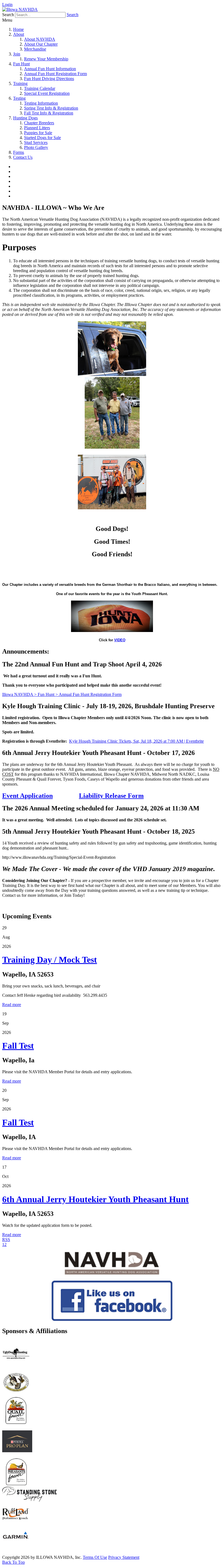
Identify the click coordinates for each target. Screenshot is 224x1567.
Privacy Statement (123, 1557)
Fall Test (18, 1046)
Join (16, 54)
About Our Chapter (41, 44)
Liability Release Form (111, 795)
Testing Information (41, 103)
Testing (19, 98)
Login (7, 4)
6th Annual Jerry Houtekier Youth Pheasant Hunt (95, 1199)
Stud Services (36, 142)
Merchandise (35, 49)
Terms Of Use (95, 1557)
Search (72, 14)
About (18, 34)
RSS (6, 1239)
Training (20, 83)
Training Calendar (39, 88)
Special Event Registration (47, 93)
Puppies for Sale (38, 132)
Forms (18, 152)
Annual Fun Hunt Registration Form (55, 73)
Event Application (27, 795)
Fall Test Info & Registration (48, 113)
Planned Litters (37, 127)
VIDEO (119, 640)
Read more (11, 1004)
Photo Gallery (36, 147)
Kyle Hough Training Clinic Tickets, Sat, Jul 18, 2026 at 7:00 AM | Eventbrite (136, 741)
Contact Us (23, 157)
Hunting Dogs (25, 118)
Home (18, 29)
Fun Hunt (21, 63)
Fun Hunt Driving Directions (49, 78)
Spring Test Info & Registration (51, 108)
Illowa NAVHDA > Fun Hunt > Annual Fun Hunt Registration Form (62, 694)
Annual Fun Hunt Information (50, 68)
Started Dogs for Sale (42, 137)
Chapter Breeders (39, 122)
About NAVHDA (39, 39)
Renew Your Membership (46, 59)
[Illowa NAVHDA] (20, 9)
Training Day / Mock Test (49, 960)
